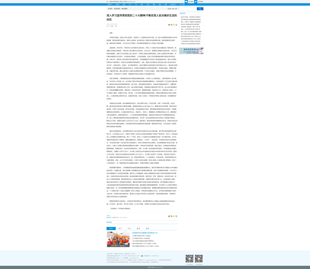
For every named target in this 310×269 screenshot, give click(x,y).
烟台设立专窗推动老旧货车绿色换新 (190, 24)
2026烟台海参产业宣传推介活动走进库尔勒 (192, 41)
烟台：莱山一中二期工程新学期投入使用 (191, 31)
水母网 (110, 9)
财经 (142, 4)
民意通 (117, 4)
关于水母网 (110, 253)
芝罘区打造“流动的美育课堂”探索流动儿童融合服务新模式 (195, 43)
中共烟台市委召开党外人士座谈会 (141, 235)
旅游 (148, 4)
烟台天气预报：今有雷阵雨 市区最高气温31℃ (192, 17)
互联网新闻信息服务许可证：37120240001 (117, 255)
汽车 (136, 4)
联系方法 (121, 253)
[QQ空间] (174, 25)
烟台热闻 (182, 13)
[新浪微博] (169, 25)
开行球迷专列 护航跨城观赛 (118, 245)
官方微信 (191, 1)
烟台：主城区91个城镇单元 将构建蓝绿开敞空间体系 (194, 22)
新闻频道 (117, 9)
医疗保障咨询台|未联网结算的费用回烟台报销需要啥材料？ (196, 19)
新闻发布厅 (173, 4)
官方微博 (200, 1)
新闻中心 (110, 4)
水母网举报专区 (155, 262)
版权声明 (109, 217)
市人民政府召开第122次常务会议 (141, 238)
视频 (166, 4)
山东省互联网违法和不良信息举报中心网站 (117, 262)
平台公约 (133, 253)
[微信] (172, 25)
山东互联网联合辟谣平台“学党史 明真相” (139, 262)
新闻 (111, 228)
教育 (124, 4)
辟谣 (160, 4)
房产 (130, 4)
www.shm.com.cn (158, 267)
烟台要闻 (124, 9)
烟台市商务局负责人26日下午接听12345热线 (144, 243)
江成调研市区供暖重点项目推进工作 (144, 233)
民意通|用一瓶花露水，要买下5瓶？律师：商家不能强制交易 (196, 26)
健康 (154, 4)
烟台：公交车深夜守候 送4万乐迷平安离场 (191, 29)
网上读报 (182, 4)
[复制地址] (176, 25)
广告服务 (116, 253)
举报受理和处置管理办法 (165, 260)
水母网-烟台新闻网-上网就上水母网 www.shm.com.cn (122, 1)
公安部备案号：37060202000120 (151, 255)
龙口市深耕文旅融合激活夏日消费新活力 (143, 241)
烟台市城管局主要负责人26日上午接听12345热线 (145, 246)
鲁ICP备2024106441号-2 (134, 255)
